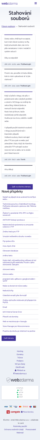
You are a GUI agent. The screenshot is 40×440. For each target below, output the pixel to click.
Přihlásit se (20, 370)
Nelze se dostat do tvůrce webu (15, 286)
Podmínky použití (20, 426)
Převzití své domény (10, 316)
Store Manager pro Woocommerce (16, 326)
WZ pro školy (20, 364)
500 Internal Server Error (12, 312)
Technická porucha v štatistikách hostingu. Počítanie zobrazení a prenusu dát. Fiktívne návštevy (19, 206)
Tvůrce (20, 357)
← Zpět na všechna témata (20, 186)
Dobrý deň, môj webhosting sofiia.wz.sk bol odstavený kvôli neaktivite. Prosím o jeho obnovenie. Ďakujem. (19, 262)
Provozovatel (31, 429)
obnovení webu (9, 269)
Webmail (20, 432)
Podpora (20, 360)
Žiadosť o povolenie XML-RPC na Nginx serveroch (18, 214)
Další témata (9, 338)
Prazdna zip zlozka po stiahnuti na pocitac (19, 331)
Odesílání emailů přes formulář (15, 295)
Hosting (20, 351)
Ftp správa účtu (9, 241)
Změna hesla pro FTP (11, 231)
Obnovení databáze (10, 250)
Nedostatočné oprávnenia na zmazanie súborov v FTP (18, 226)
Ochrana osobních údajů (14, 429)
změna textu (7, 255)
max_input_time (9, 246)
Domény (20, 354)
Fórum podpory (8, 26)
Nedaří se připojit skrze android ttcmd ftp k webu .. (19, 198)
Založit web (20, 367)
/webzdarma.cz (20, 373)
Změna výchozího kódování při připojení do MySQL (19, 301)
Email (5, 307)
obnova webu (8, 274)
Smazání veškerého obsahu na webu (17, 236)
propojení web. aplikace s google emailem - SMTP (19, 280)
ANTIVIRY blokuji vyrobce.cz (14, 220)
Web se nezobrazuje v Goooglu (15, 321)
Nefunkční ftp (8, 290)
